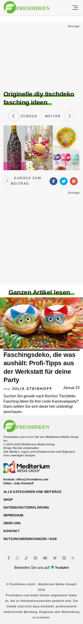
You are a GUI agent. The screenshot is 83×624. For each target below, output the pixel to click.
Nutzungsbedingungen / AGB (30, 539)
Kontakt (11, 531)
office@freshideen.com (32, 479)
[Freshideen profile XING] (73, 558)
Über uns (12, 523)
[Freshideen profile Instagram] (18, 558)
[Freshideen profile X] (55, 558)
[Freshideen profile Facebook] (9, 558)
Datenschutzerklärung (26, 507)
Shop (8, 499)
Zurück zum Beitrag (26, 180)
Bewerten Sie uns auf (32, 568)
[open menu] (75, 8)
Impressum (13, 515)
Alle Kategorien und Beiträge (32, 492)
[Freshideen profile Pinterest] (36, 558)
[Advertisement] (41, 57)
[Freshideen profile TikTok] (27, 558)
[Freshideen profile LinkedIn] (64, 558)
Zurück (28, 116)
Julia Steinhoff (32, 389)
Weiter (54, 116)
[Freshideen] (26, 7)
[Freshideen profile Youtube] (45, 558)
